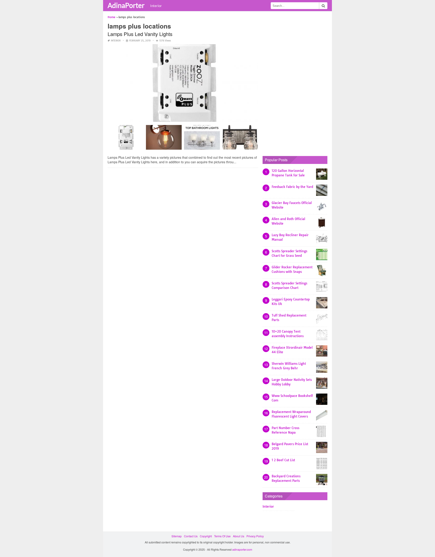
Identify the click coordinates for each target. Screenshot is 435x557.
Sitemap (177, 536)
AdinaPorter (126, 5)
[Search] (323, 5)
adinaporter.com (242, 549)
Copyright (206, 536)
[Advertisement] (297, 83)
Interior (156, 6)
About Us (238, 536)
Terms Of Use (222, 536)
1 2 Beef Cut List (283, 460)
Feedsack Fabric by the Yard (292, 187)
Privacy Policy (255, 536)
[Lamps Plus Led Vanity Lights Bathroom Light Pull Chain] (125, 139)
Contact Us (191, 536)
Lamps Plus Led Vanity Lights (140, 33)
